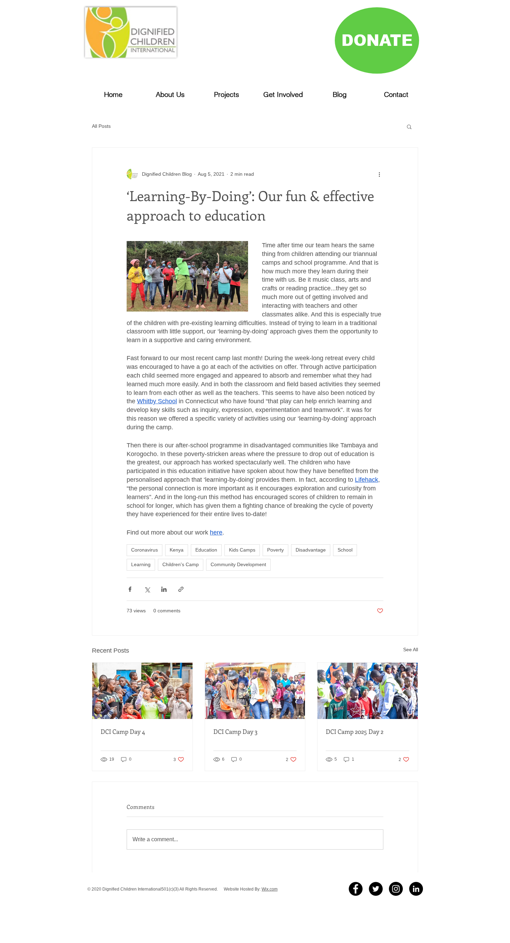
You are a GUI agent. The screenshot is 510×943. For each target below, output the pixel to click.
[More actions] (379, 174)
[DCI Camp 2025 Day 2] (367, 691)
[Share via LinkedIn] (164, 589)
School (345, 550)
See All (410, 649)
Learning (141, 564)
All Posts (101, 126)
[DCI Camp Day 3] (255, 691)
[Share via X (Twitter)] (147, 589)
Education (206, 550)
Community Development (238, 564)
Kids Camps (242, 550)
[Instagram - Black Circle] (396, 889)
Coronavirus (144, 550)
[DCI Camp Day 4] (142, 691)
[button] (409, 126)
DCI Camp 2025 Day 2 (354, 731)
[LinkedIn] (416, 889)
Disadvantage (311, 550)
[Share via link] (181, 589)
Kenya (177, 550)
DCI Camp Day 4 (123, 731)
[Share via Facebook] (130, 589)
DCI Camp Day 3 (235, 731)
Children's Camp (180, 564)
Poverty (275, 550)
